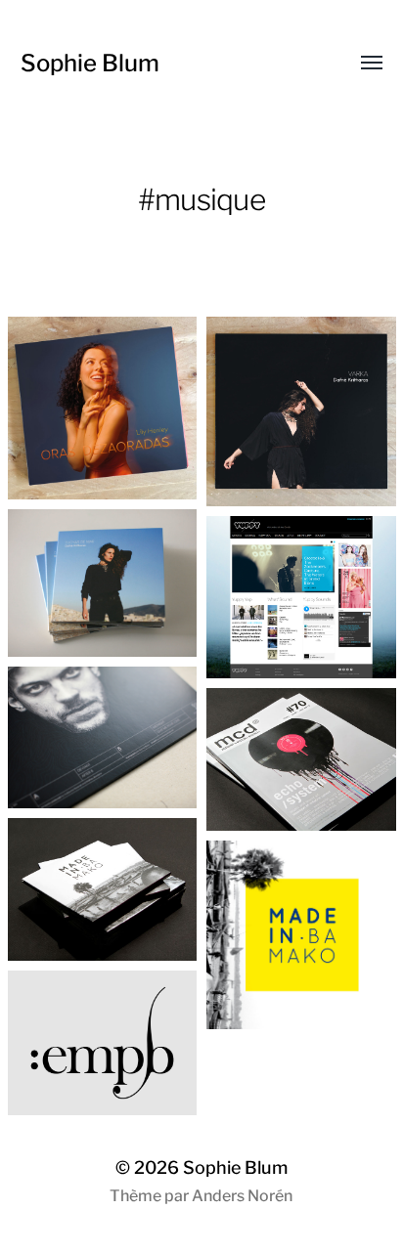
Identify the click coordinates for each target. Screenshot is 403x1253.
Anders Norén (242, 1196)
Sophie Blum (90, 63)
